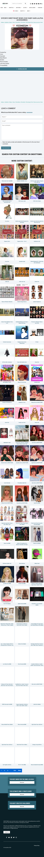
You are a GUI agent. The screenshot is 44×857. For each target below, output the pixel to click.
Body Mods (18, 7)
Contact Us (7, 832)
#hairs (41, 22)
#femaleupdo (28, 22)
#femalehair (23, 22)
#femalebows (18, 22)
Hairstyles (11, 7)
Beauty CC (22, 11)
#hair (32, 22)
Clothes (25, 7)
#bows (14, 22)
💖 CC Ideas (15, 11)
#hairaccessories (36, 22)
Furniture (40, 7)
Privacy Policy (36, 845)
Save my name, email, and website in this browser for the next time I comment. (21, 143)
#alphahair (7, 22)
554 (15, 770)
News (2, 7)
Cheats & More (32, 7)
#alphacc (2, 22)
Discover (22, 782)
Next (19, 770)
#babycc (10, 22)
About (28, 11)
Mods (5, 7)
